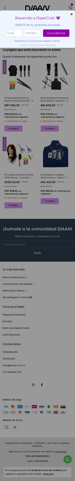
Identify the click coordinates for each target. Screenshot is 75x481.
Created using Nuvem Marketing (37, 45)
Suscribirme (56, 33)
